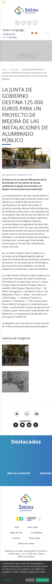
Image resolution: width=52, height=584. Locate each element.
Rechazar (30, 580)
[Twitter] (22, 425)
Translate (12, 37)
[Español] (36, 33)
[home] (26, 10)
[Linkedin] (29, 425)
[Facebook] (15, 425)
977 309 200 (31, 553)
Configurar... (7, 580)
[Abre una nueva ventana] (17, 22)
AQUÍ (4, 574)
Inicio (4, 69)
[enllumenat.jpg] (15, 381)
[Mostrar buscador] (48, 33)
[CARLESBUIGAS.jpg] (15, 355)
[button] (3, 3)
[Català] (32, 33)
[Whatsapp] (35, 425)
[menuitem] (32, 33)
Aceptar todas (42, 580)
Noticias (15, 69)
